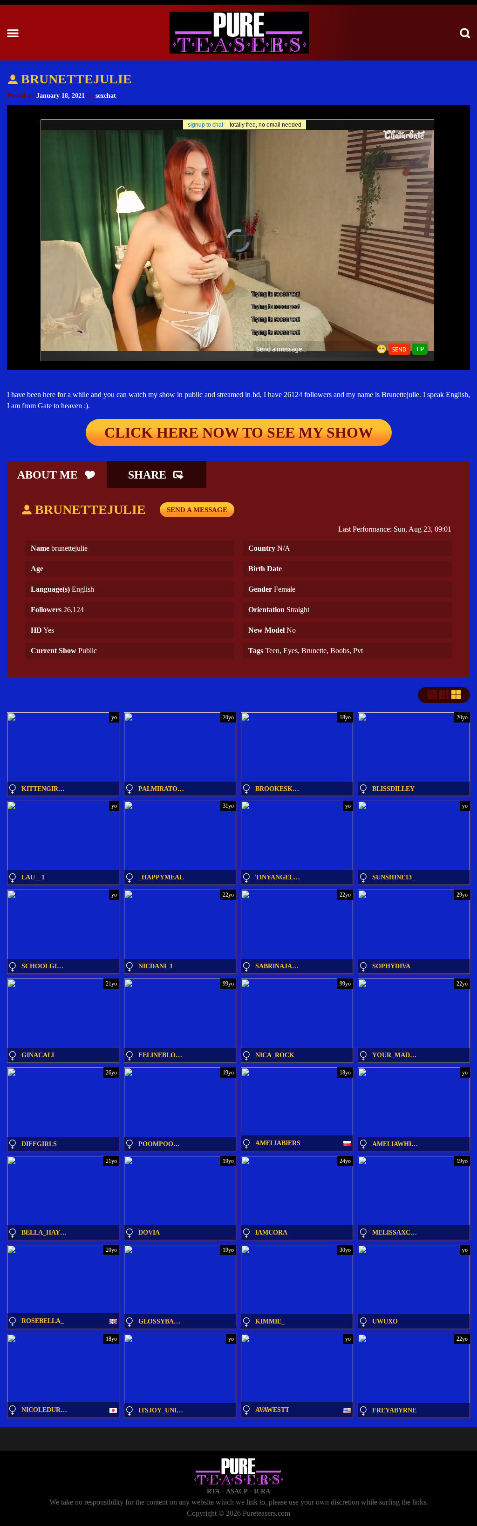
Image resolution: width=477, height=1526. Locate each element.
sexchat (105, 95)
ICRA (262, 1491)
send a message (197, 509)
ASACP (237, 1491)
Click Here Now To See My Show (238, 432)
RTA (213, 1491)
